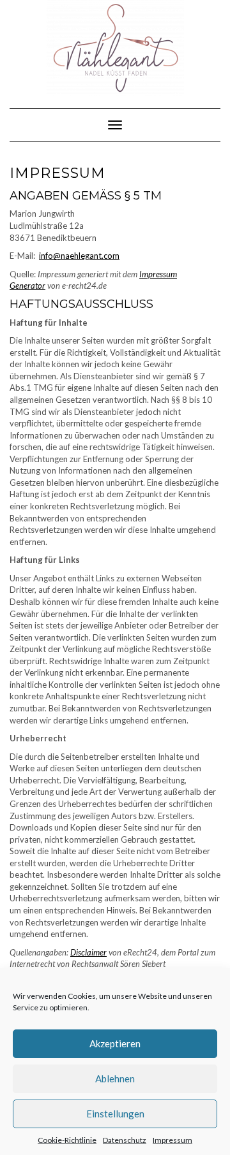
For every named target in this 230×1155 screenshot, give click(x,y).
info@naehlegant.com (79, 256)
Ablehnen (115, 1078)
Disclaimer (88, 952)
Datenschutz (124, 1140)
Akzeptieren (115, 1043)
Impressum (172, 1140)
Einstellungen (115, 1113)
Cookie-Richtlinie (67, 1140)
